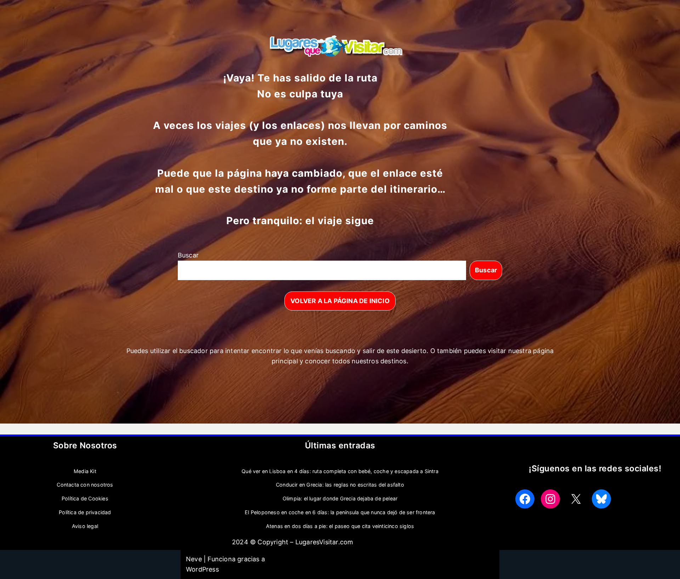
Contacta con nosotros (85, 485)
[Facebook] (524, 499)
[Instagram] (550, 499)
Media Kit (85, 471)
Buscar (188, 255)
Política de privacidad (85, 512)
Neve (194, 559)
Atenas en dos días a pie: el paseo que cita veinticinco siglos (340, 526)
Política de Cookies (85, 498)
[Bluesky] (601, 499)
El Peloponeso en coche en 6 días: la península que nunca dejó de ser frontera (340, 512)
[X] (575, 499)
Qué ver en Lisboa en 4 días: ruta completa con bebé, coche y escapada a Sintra (340, 471)
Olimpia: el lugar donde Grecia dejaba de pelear (340, 498)
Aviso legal (85, 526)
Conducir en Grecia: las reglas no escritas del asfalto (340, 485)
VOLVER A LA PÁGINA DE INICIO (340, 301)
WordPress (202, 569)
